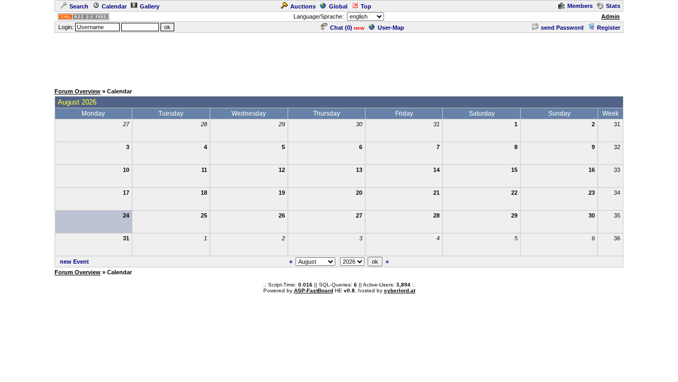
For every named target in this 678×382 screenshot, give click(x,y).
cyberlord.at (399, 290)
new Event (74, 261)
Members (580, 6)
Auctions (303, 6)
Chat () (341, 27)
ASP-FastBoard (313, 290)
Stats (613, 6)
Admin (610, 16)
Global (338, 6)
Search (78, 6)
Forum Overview (78, 91)
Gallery (149, 6)
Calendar (114, 6)
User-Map (391, 27)
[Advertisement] (339, 58)
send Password (562, 27)
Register (608, 27)
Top (366, 6)
